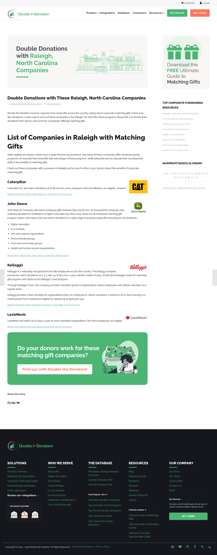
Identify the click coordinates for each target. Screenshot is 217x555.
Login (206, 3)
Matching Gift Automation (21, 476)
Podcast (133, 485)
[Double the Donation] (28, 14)
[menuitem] (188, 3)
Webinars (134, 490)
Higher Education (57, 476)
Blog (131, 471)
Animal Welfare (56, 485)
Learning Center (34, 104)
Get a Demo (188, 516)
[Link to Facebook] (195, 546)
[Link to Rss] (209, 546)
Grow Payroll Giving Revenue (176, 129)
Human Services (57, 495)
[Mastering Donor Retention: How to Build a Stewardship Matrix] (2, 277)
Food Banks (54, 481)
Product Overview (17, 471)
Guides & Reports (138, 495)
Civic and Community (59, 504)
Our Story (174, 471)
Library (132, 500)
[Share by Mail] (18, 402)
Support (189, 3)
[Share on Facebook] (8, 402)
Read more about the (39, 194)
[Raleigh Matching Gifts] (77, 61)
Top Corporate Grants (100, 516)
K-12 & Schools (56, 490)
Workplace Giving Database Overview (103, 473)
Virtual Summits (137, 476)
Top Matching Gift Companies (104, 500)
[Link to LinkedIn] (172, 546)
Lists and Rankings (17, 104)
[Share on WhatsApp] (12, 402)
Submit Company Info (100, 484)
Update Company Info (100, 479)
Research (134, 481)
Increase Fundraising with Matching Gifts (181, 113)
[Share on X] (10, 402)
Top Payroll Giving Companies (104, 510)
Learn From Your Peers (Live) (176, 150)
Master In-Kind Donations (174, 134)
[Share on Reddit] (16, 402)
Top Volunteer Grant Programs (104, 505)
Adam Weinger (54, 104)
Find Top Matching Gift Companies (178, 119)
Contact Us (175, 485)
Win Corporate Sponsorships (175, 145)
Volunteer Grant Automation (22, 481)
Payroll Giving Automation (21, 485)
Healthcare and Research (61, 500)
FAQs (172, 490)
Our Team (174, 476)
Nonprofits (53, 471)
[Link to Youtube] (180, 546)
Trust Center (176, 481)
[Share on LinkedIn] (14, 402)
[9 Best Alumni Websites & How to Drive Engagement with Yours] (214, 277)
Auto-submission (16, 490)
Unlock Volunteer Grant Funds (176, 124)
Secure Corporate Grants (174, 140)
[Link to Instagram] (187, 546)
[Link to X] (202, 546)
